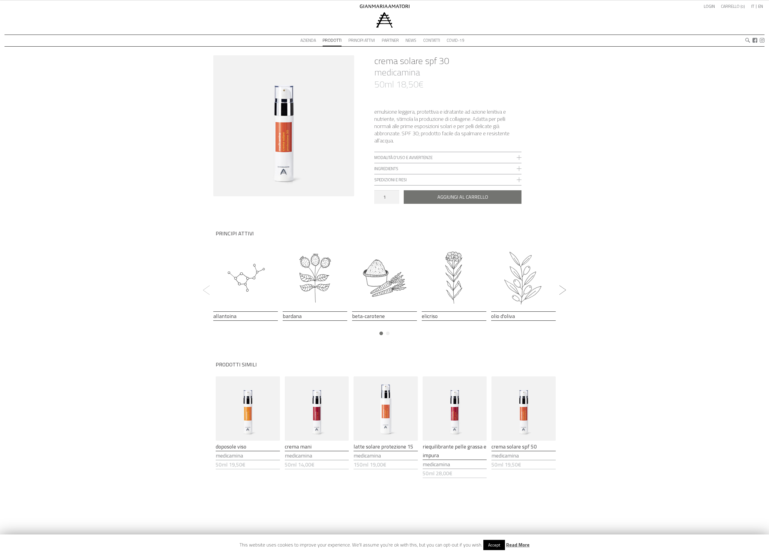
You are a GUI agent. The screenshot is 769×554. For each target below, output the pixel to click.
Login (709, 6)
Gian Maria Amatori (384, 27)
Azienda (308, 40)
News (411, 40)
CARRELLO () (733, 6)
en (760, 6)
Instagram (762, 40)
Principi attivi (361, 40)
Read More (518, 544)
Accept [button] (494, 545)
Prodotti (332, 40)
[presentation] (206, 290)
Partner (390, 40)
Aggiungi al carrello (462, 196)
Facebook (754, 40)
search (747, 40)
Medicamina (397, 72)
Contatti (431, 40)
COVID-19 (455, 40)
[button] (381, 333)
